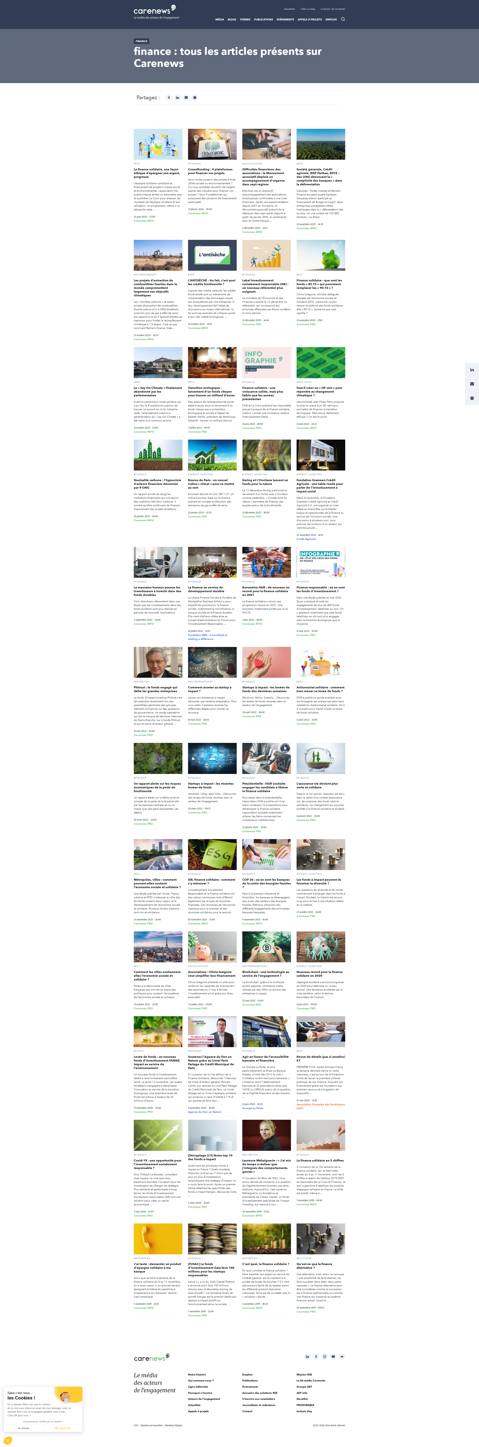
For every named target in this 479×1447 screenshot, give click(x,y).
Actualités (194, 1405)
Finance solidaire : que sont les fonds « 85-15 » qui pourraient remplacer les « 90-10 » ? (319, 284)
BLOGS (232, 19)
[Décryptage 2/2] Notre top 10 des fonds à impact (210, 1157)
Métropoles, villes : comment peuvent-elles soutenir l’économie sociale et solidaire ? (157, 883)
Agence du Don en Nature (204, 1111)
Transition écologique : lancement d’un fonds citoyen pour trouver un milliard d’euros (211, 391)
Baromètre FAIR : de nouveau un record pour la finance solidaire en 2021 (266, 591)
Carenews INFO (144, 220)
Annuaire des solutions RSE (259, 1392)
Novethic (302, 1398)
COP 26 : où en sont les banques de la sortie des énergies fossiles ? (266, 883)
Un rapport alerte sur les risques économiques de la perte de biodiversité (157, 787)
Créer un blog (308, 9)
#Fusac (139, 1051)
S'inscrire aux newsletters (258, 1398)
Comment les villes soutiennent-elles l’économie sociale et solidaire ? (157, 975)
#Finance (194, 164)
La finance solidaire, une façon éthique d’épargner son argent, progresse (157, 173)
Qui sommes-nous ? (201, 1380)
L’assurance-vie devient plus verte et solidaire (317, 785)
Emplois (331, 19)
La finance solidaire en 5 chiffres (321, 1160)
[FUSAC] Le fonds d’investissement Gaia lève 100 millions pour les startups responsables (211, 1269)
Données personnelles (152, 1425)
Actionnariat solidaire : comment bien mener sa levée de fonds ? (320, 689)
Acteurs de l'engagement (204, 1398)
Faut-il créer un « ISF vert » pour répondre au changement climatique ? (319, 391)
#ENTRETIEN (141, 682)
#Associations (252, 164)
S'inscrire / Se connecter (333, 9)
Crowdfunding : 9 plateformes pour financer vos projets (210, 171)
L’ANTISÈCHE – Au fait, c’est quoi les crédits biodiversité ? (211, 282)
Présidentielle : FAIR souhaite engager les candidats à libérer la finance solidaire (265, 787)
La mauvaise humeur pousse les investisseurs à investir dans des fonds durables (157, 591)
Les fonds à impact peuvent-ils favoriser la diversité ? (319, 881)
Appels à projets (310, 19)
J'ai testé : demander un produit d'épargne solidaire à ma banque (157, 1267)
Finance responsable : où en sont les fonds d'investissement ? (321, 589)
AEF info (302, 1392)
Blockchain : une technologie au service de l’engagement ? (265, 973)
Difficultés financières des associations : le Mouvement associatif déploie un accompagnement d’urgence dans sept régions (263, 177)
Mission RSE (304, 1374)
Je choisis (23, 1428)
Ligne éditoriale (198, 1386)
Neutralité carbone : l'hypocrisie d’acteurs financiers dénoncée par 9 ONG (157, 483)
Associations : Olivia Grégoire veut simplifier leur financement (211, 973)
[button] (7, 1440)
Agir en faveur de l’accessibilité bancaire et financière (265, 1058)
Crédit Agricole (306, 538)
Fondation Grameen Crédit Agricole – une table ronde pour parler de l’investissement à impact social (320, 485)
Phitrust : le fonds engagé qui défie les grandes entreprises (155, 689)
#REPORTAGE (142, 1258)
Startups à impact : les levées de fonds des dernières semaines (266, 689)
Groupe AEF (304, 1386)
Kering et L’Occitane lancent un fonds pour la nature (265, 482)
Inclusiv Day (304, 1411)
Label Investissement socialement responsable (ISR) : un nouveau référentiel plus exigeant (265, 286)
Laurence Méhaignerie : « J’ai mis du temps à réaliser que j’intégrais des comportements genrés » (266, 1166)
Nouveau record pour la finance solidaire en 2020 (320, 973)
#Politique (304, 382)
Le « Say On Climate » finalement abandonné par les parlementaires (158, 391)
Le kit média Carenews (311, 1380)
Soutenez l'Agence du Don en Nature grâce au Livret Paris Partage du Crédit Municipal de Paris (211, 1062)
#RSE (300, 164)
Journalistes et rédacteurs (258, 1405)
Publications (263, 19)
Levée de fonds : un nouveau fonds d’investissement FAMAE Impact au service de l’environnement (157, 1062)
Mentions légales (173, 1425)
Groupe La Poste (252, 1108)
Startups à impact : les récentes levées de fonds (211, 785)
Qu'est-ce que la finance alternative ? (314, 1266)
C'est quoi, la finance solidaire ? (265, 1264)
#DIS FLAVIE (304, 1258)
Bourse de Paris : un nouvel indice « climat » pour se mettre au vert (211, 483)
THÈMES (245, 19)
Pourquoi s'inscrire (200, 1392)
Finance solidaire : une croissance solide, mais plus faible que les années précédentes (262, 393)
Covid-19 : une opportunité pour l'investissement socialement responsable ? (157, 1164)
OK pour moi (63, 1428)
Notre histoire (197, 1374)
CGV (136, 1425)
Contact (247, 1411)
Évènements (285, 19)
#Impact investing (200, 474)
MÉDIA (219, 19)
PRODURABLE (305, 1405)
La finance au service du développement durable (206, 589)
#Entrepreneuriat (200, 682)
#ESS (137, 164)
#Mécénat (195, 1051)
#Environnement (145, 275)
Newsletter (289, 9)
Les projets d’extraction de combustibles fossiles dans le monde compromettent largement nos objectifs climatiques (155, 288)
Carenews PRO (251, 324)
